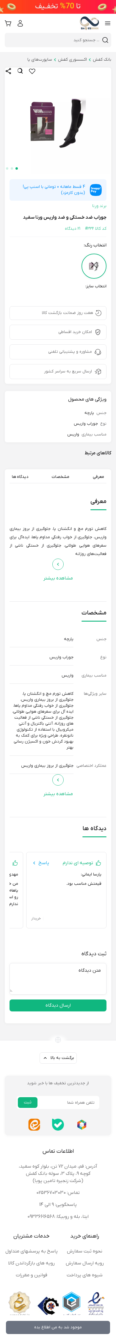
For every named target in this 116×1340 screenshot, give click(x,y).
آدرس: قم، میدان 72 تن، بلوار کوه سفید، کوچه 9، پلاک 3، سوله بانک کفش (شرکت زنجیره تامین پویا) (58, 1173)
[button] (16, 168)
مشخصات (60, 477)
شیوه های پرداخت (85, 1275)
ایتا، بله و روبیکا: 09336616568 (58, 1217)
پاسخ (43, 863)
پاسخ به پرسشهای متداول (31, 1251)
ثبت (28, 1102)
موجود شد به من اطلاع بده (58, 1327)
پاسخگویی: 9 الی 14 (58, 1205)
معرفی (98, 477)
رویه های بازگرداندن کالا (31, 1263)
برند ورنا (99, 206)
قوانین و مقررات (31, 1275)
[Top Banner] (58, 7)
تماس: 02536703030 (58, 1193)
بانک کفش (102, 59)
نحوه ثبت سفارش (84, 1251)
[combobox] (54, 40)
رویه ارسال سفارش (85, 1263)
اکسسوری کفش (72, 59)
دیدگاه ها (20, 477)
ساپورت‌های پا (39, 59)
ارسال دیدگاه (58, 1005)
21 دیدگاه (72, 228)
